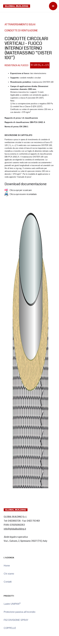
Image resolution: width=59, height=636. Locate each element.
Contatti (8, 582)
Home (7, 565)
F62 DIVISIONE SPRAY (16, 620)
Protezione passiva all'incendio (19, 612)
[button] (53, 6)
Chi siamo (9, 573)
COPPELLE (10, 628)
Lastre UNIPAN (12, 603)
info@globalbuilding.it (15, 529)
